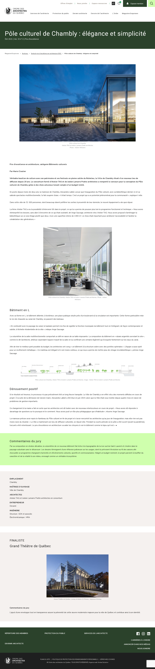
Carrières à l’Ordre (140, 640)
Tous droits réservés (79, 662)
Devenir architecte (80, 13)
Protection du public (61, 13)
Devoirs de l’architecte (100, 13)
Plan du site (45, 659)
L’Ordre (115, 13)
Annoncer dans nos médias (137, 644)
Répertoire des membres (16, 633)
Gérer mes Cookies (107, 659)
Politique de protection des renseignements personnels (75, 659)
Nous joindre (82, 3)
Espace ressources (99, 3)
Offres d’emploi (67, 3)
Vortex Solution (103, 662)
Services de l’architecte (39, 13)
